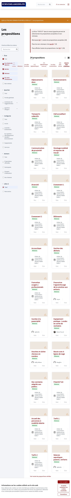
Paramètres (63, 494)
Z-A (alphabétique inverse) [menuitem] (44, 64)
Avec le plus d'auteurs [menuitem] (67, 64)
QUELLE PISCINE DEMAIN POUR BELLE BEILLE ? (16, 20)
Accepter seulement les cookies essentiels (64, 488)
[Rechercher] (49, 4)
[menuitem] (9, 49)
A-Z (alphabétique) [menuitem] (35, 65)
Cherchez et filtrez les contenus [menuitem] (9, 45)
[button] (4, 55)
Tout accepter (64, 482)
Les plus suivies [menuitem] (60, 64)
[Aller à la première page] (13, 4)
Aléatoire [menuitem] (20, 66)
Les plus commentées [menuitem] (53, 65)
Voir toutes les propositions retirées (40, 476)
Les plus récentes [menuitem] (26, 65)
